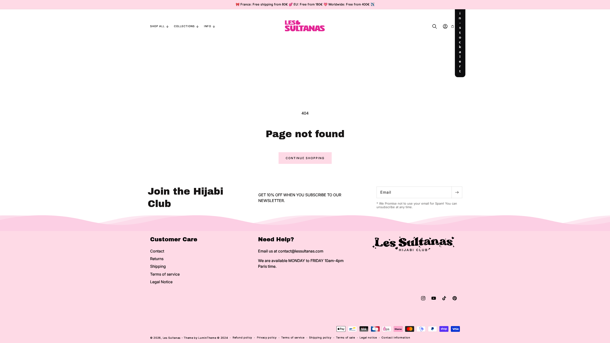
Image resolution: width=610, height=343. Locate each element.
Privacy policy (267, 337)
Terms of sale (345, 337)
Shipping (158, 266)
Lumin (207, 337)
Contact (157, 251)
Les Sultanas (172, 337)
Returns (156, 258)
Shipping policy (320, 337)
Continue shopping (305, 158)
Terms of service (165, 274)
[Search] (434, 26)
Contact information (395, 337)
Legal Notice (161, 281)
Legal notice (368, 337)
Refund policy (242, 337)
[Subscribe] (457, 192)
